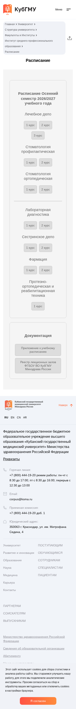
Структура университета (20, 29)
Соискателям (14, 613)
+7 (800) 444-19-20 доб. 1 (27, 513)
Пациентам (47, 575)
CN (19, 417)
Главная (10, 24)
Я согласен (38, 701)
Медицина (10, 575)
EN (12, 417)
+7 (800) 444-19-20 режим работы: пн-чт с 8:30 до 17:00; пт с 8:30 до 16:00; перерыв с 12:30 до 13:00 (40, 480)
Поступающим (50, 545)
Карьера (9, 582)
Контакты (9, 590)
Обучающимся (50, 552)
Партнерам (12, 606)
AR (25, 417)
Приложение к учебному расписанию (38, 349)
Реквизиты (11, 459)
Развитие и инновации (18, 552)
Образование (12, 560)
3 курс (38, 135)
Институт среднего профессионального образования (29, 43)
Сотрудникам (49, 560)
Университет (25, 24)
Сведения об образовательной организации (33, 648)
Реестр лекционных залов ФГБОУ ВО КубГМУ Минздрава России (38, 365)
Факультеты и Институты (20, 35)
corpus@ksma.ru (21, 499)
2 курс (45, 125)
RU (6, 417)
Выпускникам (14, 620)
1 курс (30, 125)
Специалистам (50, 567)
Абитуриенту (12, 656)
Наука (7, 567)
